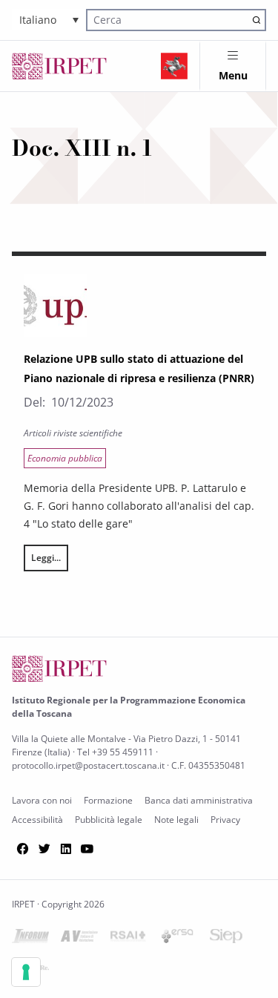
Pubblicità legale (108, 819)
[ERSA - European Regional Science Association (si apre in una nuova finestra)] (177, 939)
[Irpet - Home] (59, 66)
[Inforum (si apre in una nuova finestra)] (30, 939)
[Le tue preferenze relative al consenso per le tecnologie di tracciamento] (26, 972)
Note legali (176, 819)
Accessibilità (37, 819)
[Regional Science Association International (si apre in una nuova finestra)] (128, 939)
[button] (49, 19)
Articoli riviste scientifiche (73, 433)
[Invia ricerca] (256, 19)
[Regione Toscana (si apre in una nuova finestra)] (174, 66)
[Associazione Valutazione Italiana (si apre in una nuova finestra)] (79, 939)
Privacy (225, 819)
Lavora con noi (42, 800)
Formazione (108, 800)
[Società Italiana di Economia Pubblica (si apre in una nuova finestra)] (226, 939)
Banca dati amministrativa (199, 800)
